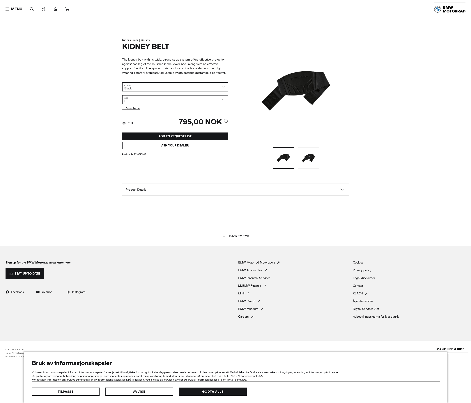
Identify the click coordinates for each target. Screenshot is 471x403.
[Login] (55, 8)
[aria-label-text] (226, 121)
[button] (14, 9)
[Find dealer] (43, 8)
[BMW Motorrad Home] (449, 9)
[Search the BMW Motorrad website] (32, 8)
